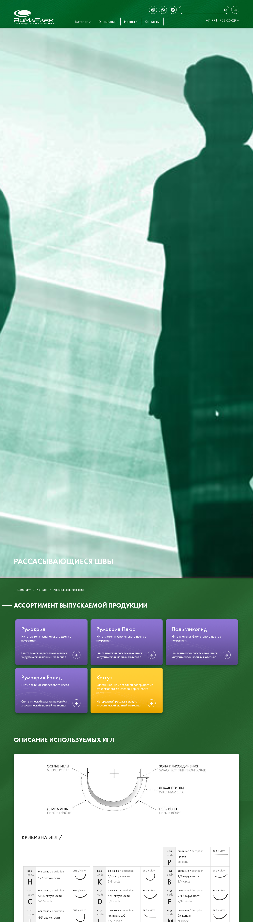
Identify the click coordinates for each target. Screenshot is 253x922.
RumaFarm (24, 590)
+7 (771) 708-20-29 (221, 20)
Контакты (152, 21)
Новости (130, 21)
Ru (235, 10)
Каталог (81, 21)
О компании (107, 21)
